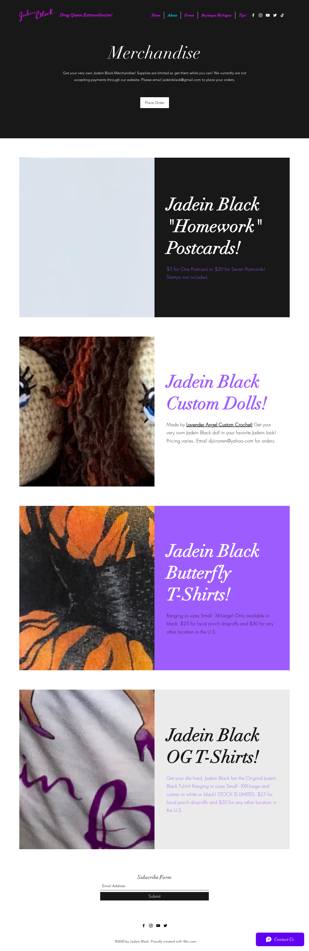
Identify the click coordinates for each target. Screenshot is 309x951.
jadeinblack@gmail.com (181, 79)
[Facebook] (253, 15)
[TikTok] (282, 15)
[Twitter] (275, 15)
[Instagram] (260, 15)
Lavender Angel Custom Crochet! (219, 424)
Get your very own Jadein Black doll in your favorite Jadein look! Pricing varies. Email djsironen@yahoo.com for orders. (221, 432)
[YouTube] (267, 15)
